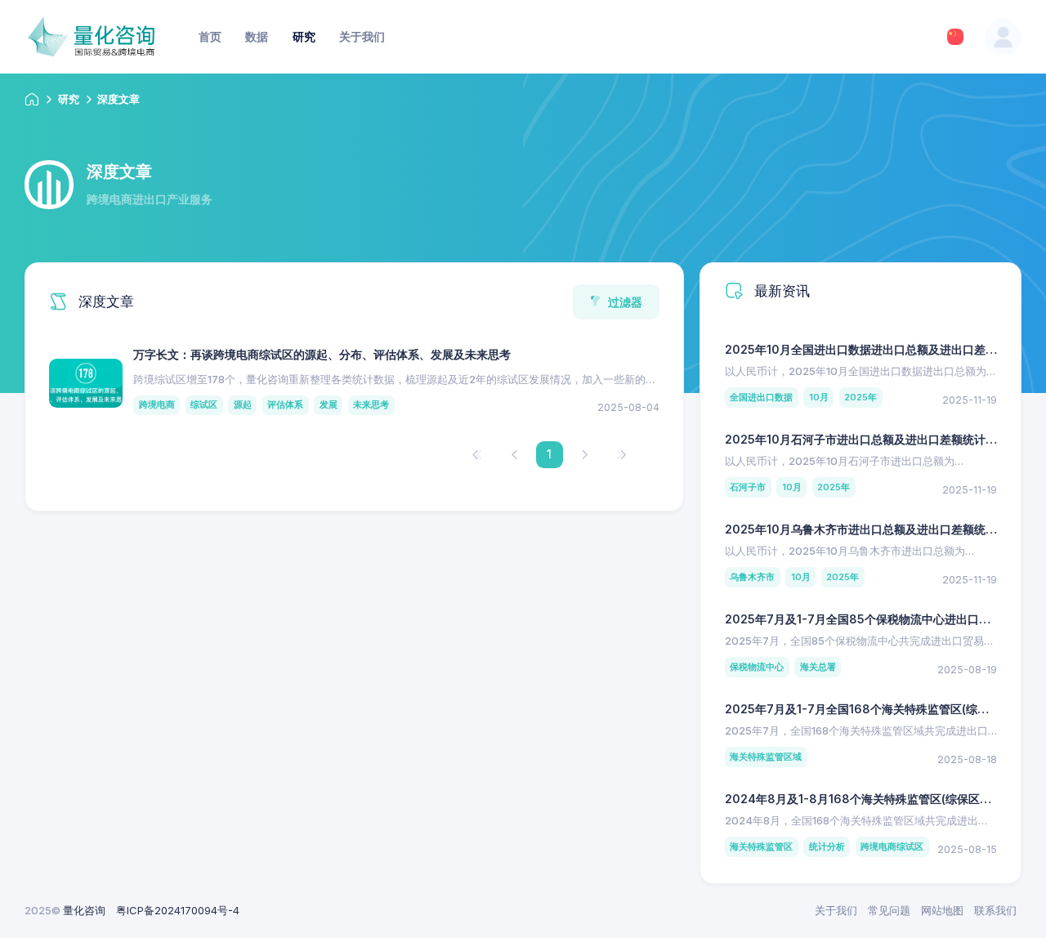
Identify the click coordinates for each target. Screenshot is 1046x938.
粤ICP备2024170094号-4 (177, 910)
